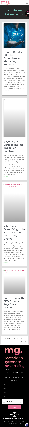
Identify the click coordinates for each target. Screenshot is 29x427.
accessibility (6, 369)
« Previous (6, 339)
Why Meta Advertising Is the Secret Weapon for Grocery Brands (14, 232)
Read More (6, 91)
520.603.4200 (14, 414)
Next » (23, 341)
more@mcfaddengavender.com (13, 418)
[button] (26, 3)
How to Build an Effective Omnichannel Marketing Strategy (14, 58)
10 (16, 341)
